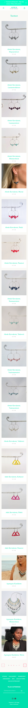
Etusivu (4, 676)
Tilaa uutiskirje (14, 687)
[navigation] (3, 8)
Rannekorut (22, 676)
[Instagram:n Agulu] (12, 698)
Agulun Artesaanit (14, 681)
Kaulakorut (12, 676)
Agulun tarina (20, 678)
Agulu (18, 702)
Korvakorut (6, 678)
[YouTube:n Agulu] (15, 698)
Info (13, 678)
